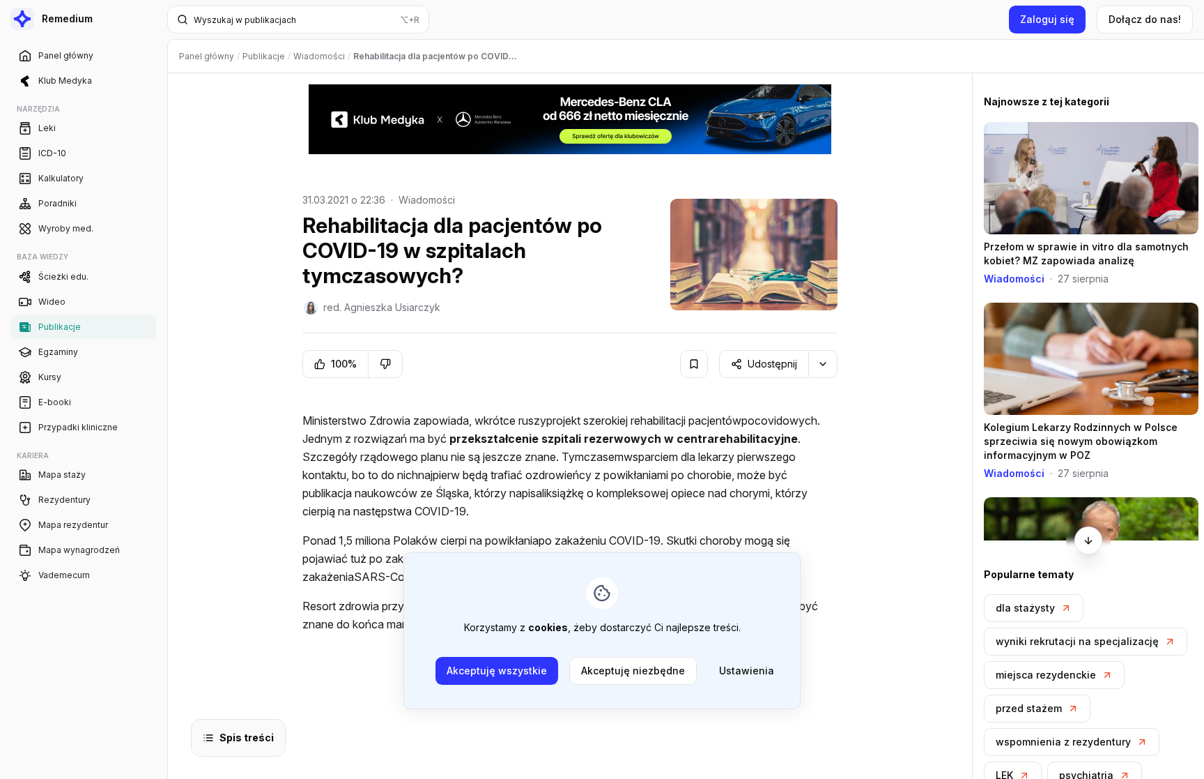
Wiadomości (427, 200)
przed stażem (1029, 708)
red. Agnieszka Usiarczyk (381, 307)
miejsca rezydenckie (1046, 675)
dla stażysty (1025, 608)
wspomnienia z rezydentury (1063, 742)
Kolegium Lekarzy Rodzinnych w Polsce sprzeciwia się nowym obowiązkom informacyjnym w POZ (1081, 441)
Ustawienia (746, 670)
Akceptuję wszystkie (497, 670)
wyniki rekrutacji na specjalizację (1077, 641)
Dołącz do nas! (1145, 19)
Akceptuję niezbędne (633, 670)
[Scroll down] (1088, 540)
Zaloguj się (1047, 19)
